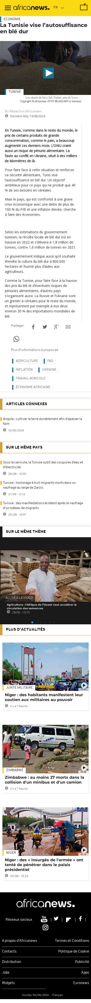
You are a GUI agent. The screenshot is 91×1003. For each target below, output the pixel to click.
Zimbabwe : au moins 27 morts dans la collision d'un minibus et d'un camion (44, 780)
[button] (48, 73)
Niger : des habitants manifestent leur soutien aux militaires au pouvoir (44, 697)
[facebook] (80, 919)
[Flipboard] (68, 919)
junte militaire (19, 688)
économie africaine (33, 387)
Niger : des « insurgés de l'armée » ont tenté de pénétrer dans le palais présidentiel (44, 865)
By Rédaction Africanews (23, 111)
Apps (85, 973)
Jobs (5, 973)
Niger (11, 853)
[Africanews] (31, 8)
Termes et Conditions (72, 941)
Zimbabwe (14, 770)
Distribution (11, 962)
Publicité (82, 962)
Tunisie (14, 92)
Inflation (24, 370)
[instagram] (45, 927)
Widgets (8, 983)
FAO (50, 361)
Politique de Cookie (73, 951)
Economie (12, 19)
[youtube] (44, 919)
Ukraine (49, 370)
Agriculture (27, 361)
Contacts (9, 951)
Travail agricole (30, 378)
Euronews (81, 983)
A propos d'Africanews (19, 941)
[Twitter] (56, 919)
